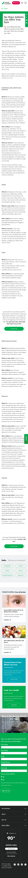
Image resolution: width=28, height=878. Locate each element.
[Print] (26, 22)
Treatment (20, 566)
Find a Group (14, 679)
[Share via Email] (26, 20)
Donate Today (14, 329)
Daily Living (20, 575)
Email (2, 756)
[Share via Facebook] (26, 14)
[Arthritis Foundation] (6, 2)
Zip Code (4, 768)
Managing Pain (7, 566)
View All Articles (20, 592)
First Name (4, 744)
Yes (3, 777)
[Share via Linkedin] (22, 866)
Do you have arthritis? (8, 774)
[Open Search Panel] (22, 2)
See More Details (11, 852)
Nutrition (7, 570)
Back (6, 8)
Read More (6, 620)
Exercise (20, 570)
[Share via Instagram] (18, 866)
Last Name (4, 750)
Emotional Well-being (7, 575)
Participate (14, 705)
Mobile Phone (5, 762)
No (3, 780)
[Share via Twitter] (26, 17)
